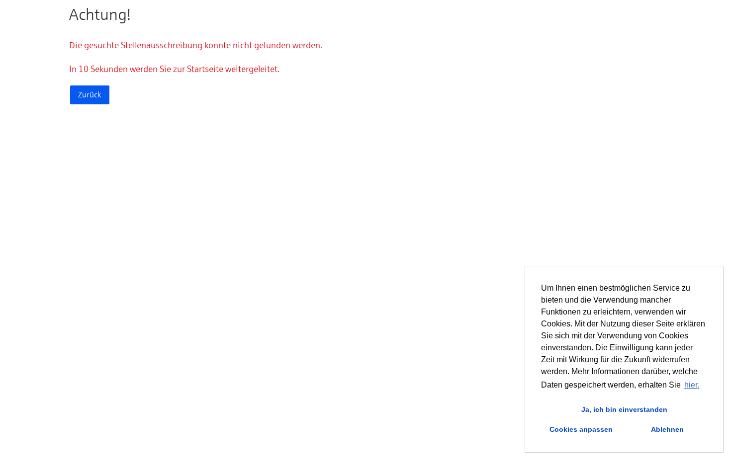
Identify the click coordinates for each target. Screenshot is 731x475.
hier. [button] (691, 385)
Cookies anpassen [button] (581, 429)
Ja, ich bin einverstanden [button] (624, 409)
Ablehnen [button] (667, 429)
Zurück (89, 94)
